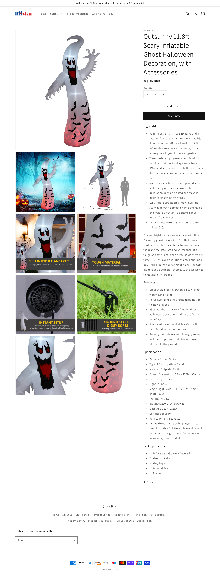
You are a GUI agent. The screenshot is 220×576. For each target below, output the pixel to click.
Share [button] (150, 482)
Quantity (147, 87)
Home (55, 514)
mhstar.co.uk (113, 569)
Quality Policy (144, 520)
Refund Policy (139, 514)
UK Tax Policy (157, 514)
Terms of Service (101, 514)
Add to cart (174, 106)
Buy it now (173, 116)
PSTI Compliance (124, 520)
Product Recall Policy (100, 520)
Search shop (82, 514)
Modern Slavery (76, 520)
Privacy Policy (121, 514)
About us (67, 514)
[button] (187, 14)
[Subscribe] (73, 540)
